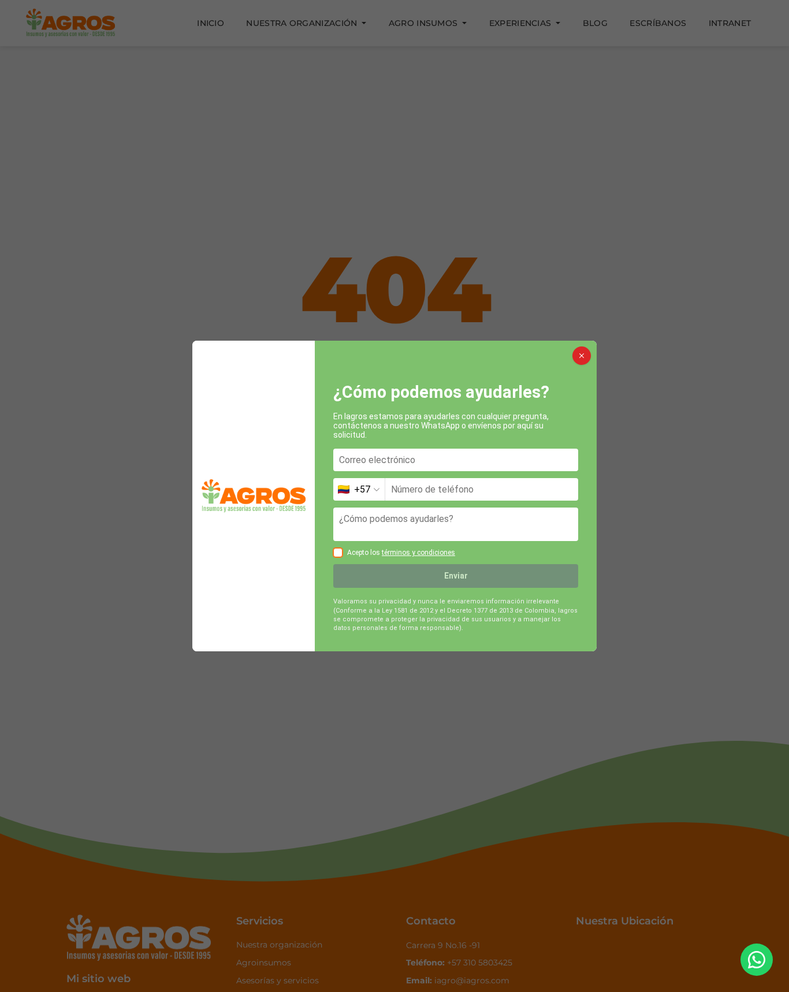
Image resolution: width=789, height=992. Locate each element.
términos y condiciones (418, 553)
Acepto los (401, 553)
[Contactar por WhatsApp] (756, 959)
